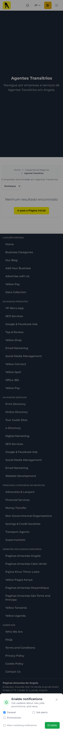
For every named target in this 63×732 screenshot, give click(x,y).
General (11, 712)
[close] (57, 700)
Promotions (14, 717)
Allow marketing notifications (22, 725)
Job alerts (42, 712)
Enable (52, 725)
